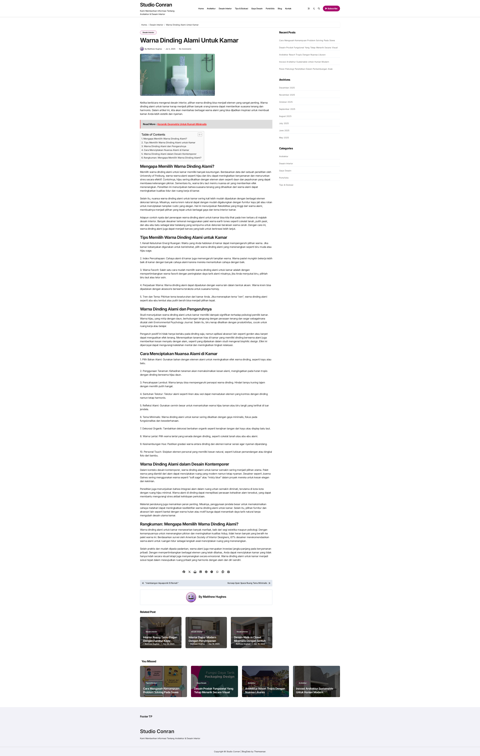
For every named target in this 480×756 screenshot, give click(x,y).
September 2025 (287, 109)
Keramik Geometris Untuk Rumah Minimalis (182, 124)
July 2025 (284, 123)
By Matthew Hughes (153, 49)
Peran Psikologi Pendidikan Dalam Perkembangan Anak (306, 69)
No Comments (185, 49)
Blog (280, 8)
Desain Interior (225, 8)
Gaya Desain (257, 8)
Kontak (288, 8)
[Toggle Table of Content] (199, 134)
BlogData (246, 751)
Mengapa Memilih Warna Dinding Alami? (165, 138)
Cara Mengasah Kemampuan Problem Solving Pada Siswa (307, 40)
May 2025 (284, 137)
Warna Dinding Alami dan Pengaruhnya (165, 146)
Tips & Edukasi (241, 8)
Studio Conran (156, 5)
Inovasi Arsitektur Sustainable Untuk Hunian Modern (304, 62)
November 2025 (287, 95)
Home (201, 8)
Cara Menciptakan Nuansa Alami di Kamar (166, 150)
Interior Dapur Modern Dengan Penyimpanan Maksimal (202, 641)
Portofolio (270, 8)
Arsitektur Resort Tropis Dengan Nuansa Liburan (302, 54)
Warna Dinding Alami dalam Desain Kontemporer (170, 154)
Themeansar (260, 751)
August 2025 (285, 116)
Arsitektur (211, 8)
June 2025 (284, 130)
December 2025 (287, 87)
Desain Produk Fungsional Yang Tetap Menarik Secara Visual (308, 47)
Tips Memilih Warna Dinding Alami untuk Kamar (169, 142)
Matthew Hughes (214, 597)
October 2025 (286, 102)
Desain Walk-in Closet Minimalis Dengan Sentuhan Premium (251, 641)
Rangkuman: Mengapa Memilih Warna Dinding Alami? (173, 157)
